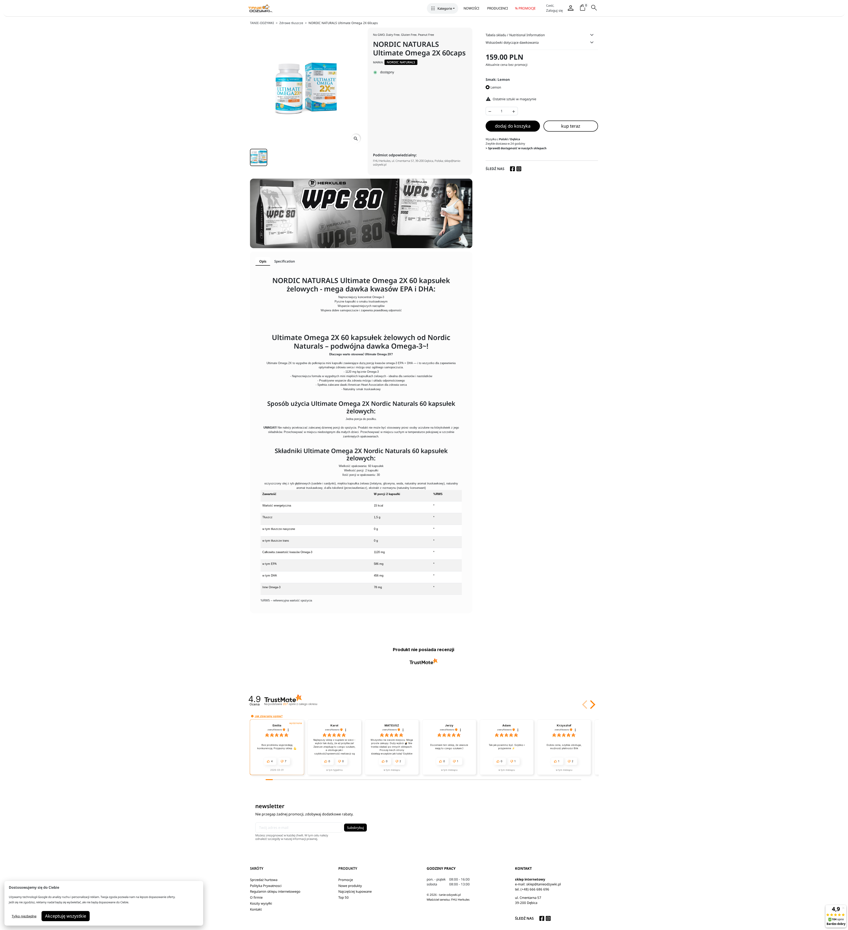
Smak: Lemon (498, 79)
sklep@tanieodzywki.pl (543, 884)
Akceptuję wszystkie (65, 916)
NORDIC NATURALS (401, 62)
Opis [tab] (262, 261)
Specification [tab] (284, 261)
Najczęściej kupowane (355, 891)
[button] (442, 8)
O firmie (256, 897)
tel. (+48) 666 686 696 (532, 889)
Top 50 (343, 897)
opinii (300, 704)
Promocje (345, 879)
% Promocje (525, 8)
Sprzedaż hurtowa (263, 879)
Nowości (471, 8)
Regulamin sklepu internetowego (275, 891)
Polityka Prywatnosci (266, 885)
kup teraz (570, 126)
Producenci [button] (497, 8)
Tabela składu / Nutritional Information (515, 35)
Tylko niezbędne (24, 916)
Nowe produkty (350, 885)
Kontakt (256, 909)
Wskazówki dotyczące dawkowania (512, 42)
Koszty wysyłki (261, 903)
